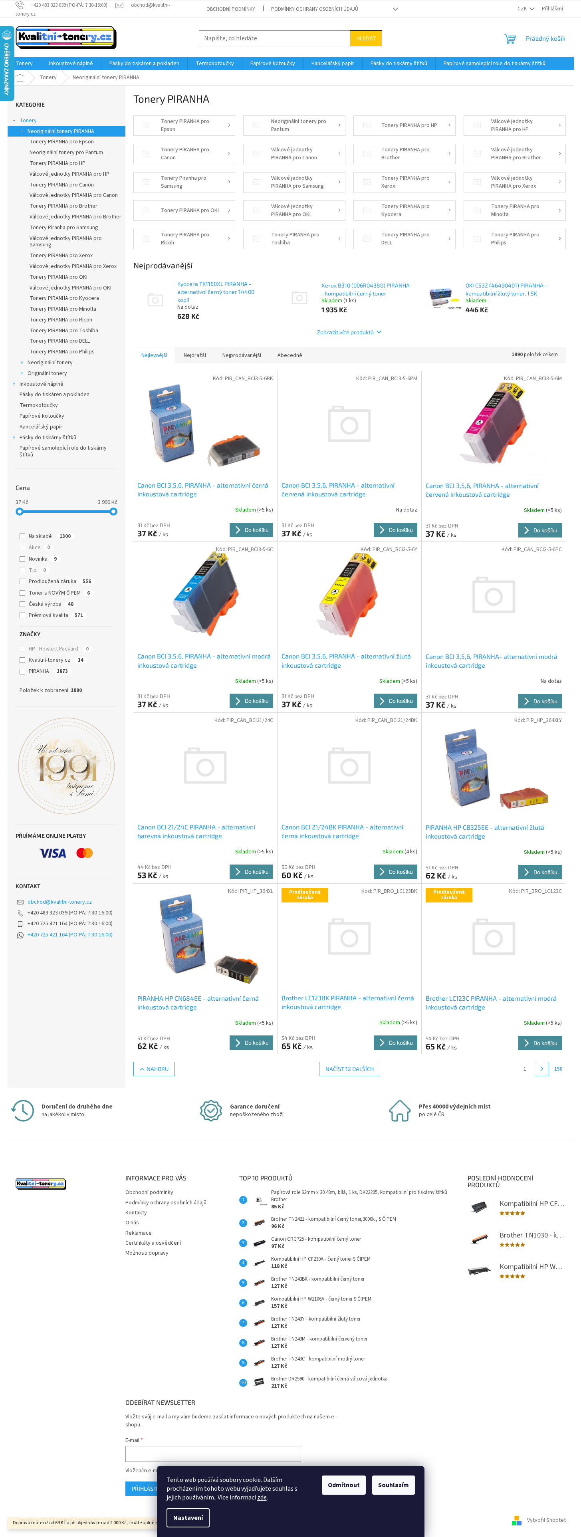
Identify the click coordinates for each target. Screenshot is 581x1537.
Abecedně (290, 355)
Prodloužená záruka (60, 581)
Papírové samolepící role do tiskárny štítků (63, 451)
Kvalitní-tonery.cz (56, 660)
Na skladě (50, 536)
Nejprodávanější (241, 355)
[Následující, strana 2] (542, 1069)
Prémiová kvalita (56, 615)
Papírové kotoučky (42, 416)
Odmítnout (344, 1485)
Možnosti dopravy (147, 1253)
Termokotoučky (39, 405)
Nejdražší (195, 355)
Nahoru (158, 1068)
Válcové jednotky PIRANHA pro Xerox (73, 266)
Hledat (366, 38)
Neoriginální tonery (50, 363)
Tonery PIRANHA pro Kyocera (64, 298)
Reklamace (138, 1233)
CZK (523, 8)
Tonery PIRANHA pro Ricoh (61, 320)
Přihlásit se (149, 1488)
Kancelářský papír (41, 427)
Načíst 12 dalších (349, 1068)
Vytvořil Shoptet (546, 1520)
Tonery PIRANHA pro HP (57, 163)
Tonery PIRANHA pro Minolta (63, 309)
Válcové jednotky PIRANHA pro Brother (75, 217)
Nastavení (188, 1517)
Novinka (43, 559)
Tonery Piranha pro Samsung (64, 228)
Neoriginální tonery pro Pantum (66, 153)
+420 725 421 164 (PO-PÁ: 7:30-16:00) (70, 935)
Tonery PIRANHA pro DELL (60, 341)
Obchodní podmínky (230, 9)
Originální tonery (47, 373)
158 (558, 1069)
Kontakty (136, 1213)
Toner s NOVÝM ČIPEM (59, 593)
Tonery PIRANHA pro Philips (62, 352)
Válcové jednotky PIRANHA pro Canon (74, 195)
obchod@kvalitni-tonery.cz (60, 902)
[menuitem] (24, 63)
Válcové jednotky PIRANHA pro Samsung (66, 241)
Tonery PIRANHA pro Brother (63, 206)
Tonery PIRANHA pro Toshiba (64, 331)
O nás (132, 1223)
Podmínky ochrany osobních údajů (314, 9)
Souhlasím (393, 1485)
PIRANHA (48, 671)
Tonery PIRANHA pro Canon (62, 185)
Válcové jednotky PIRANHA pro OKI (70, 288)
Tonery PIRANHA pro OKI (58, 277)
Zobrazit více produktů (345, 332)
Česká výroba (51, 604)
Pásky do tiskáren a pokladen (54, 395)
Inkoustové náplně (41, 384)
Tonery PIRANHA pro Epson (62, 142)
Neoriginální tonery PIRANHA (61, 131)
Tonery (28, 121)
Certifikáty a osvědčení (153, 1243)
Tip (37, 570)
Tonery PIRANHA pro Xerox (61, 256)
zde (262, 1497)
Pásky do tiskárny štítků (48, 438)
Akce (39, 547)
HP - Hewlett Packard (59, 649)
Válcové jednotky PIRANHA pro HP (69, 174)
